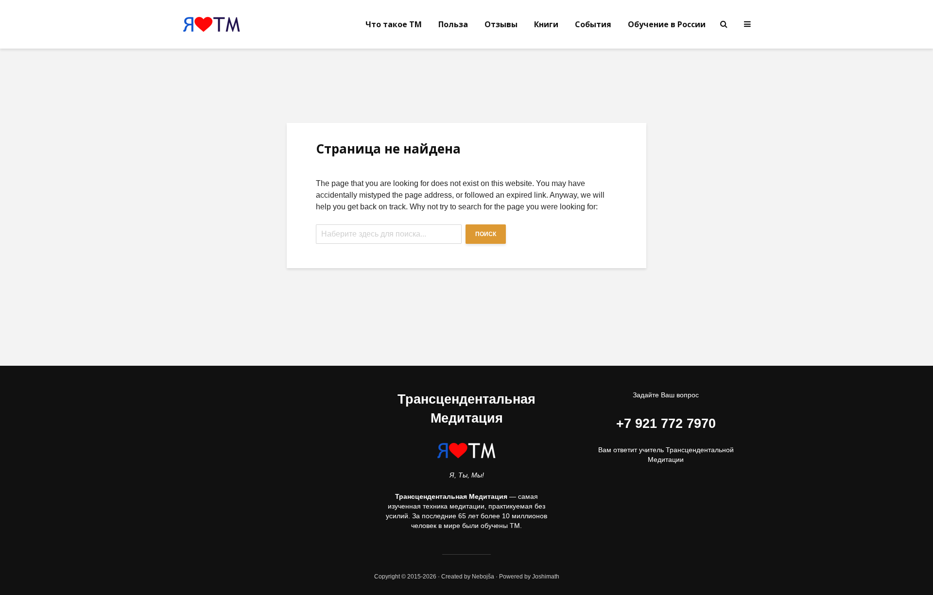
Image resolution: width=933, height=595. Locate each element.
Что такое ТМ (393, 24)
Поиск (485, 234)
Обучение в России (667, 24)
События (593, 24)
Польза (453, 24)
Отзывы (501, 24)
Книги (546, 24)
